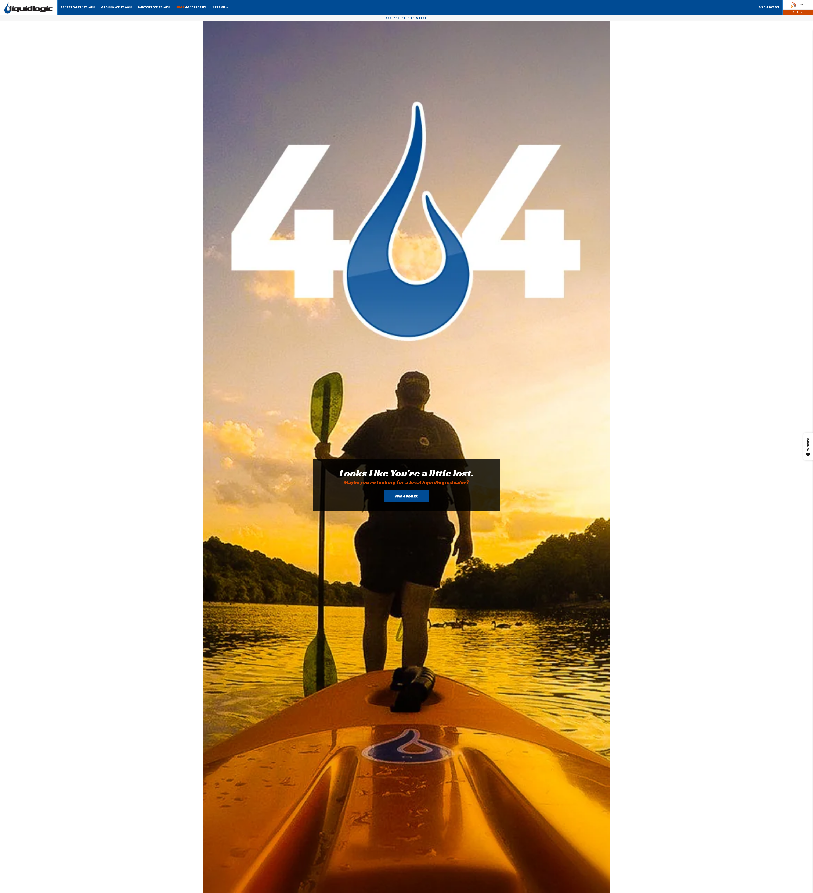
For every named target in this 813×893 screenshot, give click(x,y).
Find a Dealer (769, 7)
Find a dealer (406, 496)
